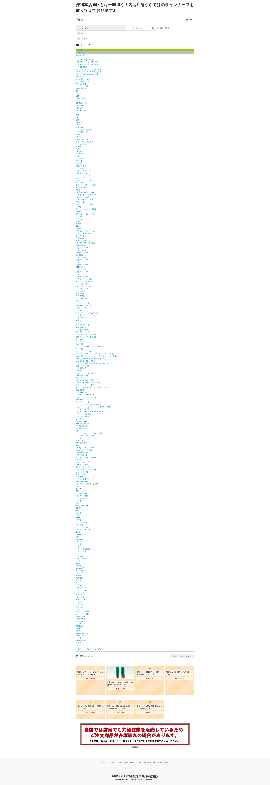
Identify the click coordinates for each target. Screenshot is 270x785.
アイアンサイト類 (83, 332)
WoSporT (79, 631)
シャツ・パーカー (83, 611)
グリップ (79, 300)
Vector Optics (81, 428)
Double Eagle (81, 98)
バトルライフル (82, 173)
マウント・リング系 (83, 414)
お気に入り (84, 33)
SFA (77, 537)
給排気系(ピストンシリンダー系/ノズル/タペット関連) (96, 356)
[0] (78, 19)
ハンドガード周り (83, 284)
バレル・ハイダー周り (84, 281)
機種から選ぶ (81, 165)
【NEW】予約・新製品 (85, 59)
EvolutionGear (81, 421)
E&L (77, 115)
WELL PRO (80, 105)
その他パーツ (81, 392)
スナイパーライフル (83, 170)
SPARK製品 (80, 245)
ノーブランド (81, 419)
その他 (78, 146)
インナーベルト (82, 590)
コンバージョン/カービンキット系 (89, 433)
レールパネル (81, 291)
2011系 (79, 221)
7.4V (78, 510)
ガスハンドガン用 (83, 462)
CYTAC (79, 623)
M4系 (78, 561)
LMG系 (78, 207)
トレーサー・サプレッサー (86, 435)
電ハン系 (79, 339)
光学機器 (79, 399)
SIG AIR (79, 122)
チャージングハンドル (84, 305)
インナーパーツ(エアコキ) (86, 397)
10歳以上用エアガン (83, 240)
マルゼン (79, 158)
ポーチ (78, 553)
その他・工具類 (82, 252)
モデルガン (80, 238)
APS (78, 117)
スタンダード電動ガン (84, 129)
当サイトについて (108, 762)
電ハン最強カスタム (83, 81)
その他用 (79, 476)
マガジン (79, 438)
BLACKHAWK (81, 616)
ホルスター (80, 580)
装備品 (78, 546)
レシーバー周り (82, 298)
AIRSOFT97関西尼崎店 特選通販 (135, 776)
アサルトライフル (83, 175)
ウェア (78, 609)
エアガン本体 (81, 83)
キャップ (79, 602)
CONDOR (80, 635)
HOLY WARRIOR (82, 423)
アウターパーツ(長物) (84, 279)
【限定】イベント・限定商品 (87, 62)
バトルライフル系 (83, 197)
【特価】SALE (81, 67)
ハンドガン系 (81, 570)
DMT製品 (79, 267)
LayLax (79, 541)
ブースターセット (83, 402)
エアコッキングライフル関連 (87, 334)
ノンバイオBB (81, 522)
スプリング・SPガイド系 (85, 361)
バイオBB (79, 525)
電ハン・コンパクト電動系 (86, 209)
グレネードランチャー (84, 235)
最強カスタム (81, 76)
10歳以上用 (80, 474)
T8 (77, 91)
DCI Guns (79, 539)
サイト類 (79, 349)
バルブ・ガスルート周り (85, 380)
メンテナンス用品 (83, 493)
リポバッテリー (82, 505)
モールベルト (81, 587)
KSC (78, 149)
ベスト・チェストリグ (84, 549)
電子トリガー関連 (83, 365)
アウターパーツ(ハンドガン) (86, 337)
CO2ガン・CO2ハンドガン (86, 231)
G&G (78, 100)
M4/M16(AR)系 (81, 187)
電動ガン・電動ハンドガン (86, 185)
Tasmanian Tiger (82, 633)
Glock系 (79, 226)
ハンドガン (80, 182)
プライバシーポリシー (125, 762)
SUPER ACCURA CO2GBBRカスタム (90, 74)
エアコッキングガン (83, 233)
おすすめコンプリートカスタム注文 (89, 69)
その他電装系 (81, 368)
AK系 (78, 190)
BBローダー (80, 486)
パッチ (78, 575)
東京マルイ (80, 127)
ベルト (78, 582)
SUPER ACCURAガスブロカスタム (89, 71)
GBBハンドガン (82, 139)
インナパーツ (81, 250)
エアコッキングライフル (85, 141)
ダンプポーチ (81, 556)
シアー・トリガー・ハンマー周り (88, 382)
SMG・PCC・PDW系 (84, 204)
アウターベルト (82, 585)
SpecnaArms (81, 88)
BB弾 (78, 517)
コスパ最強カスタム (83, 79)
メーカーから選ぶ (83, 86)
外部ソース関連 (82, 481)
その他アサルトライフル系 (86, 194)
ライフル (79, 216)
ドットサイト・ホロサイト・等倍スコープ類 (93, 407)
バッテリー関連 (82, 496)
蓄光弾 (78, 520)
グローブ (79, 573)
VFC (78, 120)
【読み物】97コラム (83, 50)
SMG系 (79, 566)
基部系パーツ (81, 327)
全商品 (78, 649)
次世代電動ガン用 (83, 455)
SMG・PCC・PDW (83, 180)
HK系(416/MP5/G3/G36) (85, 192)
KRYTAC (79, 108)
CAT (77, 93)
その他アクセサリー (83, 296)
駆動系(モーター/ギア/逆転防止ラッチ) (90, 358)
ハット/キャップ (82, 599)
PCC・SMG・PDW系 (84, 450)
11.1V (78, 508)
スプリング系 (81, 390)
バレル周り (80, 344)
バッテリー (80, 503)
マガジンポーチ (82, 558)
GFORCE (79, 534)
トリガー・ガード (83, 303)
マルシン (79, 161)
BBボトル (79, 491)
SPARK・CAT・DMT (84, 529)
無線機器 (79, 578)
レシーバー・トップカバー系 (87, 313)
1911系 (79, 223)
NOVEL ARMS (81, 426)
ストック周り (81, 317)
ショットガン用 (82, 472)
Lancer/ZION (81, 110)
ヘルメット (80, 597)
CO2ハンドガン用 (83, 467)
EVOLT (78, 134)
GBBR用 (79, 459)
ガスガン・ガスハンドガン (86, 214)
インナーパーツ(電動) (84, 351)
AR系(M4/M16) (81, 443)
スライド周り (81, 341)
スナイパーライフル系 (84, 199)
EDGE (78, 628)
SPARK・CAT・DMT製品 (86, 243)
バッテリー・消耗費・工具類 (87, 484)
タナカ (78, 156)
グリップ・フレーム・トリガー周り (89, 346)
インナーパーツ (82, 262)
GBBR (78, 137)
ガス (77, 515)
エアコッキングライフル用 (86, 469)
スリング (79, 607)
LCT (77, 113)
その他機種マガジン (83, 452)
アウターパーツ (82, 247)
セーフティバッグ (83, 498)
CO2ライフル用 (82, 464)
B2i (77, 431)
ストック (79, 320)
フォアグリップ (82, 288)
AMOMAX (80, 626)
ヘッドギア (80, 594)
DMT (78, 96)
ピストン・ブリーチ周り (85, 385)
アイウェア (80, 592)
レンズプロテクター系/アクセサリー (89, 411)
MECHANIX (80, 621)
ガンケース (80, 488)
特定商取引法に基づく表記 (146, 762)
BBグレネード (81, 640)
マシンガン (80, 168)
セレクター (80, 310)
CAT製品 (79, 255)
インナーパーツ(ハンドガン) (86, 373)
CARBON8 (80, 153)
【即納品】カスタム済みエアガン (88, 64)
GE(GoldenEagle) (82, 103)
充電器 (78, 513)
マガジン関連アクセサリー (86, 479)
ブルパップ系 (81, 202)
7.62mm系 (80, 568)
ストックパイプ (82, 322)
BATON (79, 151)
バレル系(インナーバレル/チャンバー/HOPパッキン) (95, 353)
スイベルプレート (83, 325)
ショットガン (81, 144)
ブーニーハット (82, 604)
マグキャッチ (81, 308)
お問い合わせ (163, 762)
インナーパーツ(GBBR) (85, 394)
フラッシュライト (83, 409)
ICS (77, 125)
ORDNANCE (81, 619)
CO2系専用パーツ (83, 375)
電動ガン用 (80, 440)
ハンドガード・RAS (83, 286)
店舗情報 (79, 52)
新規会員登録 (164, 28)
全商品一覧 (80, 55)
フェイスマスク (82, 551)
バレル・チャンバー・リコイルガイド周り (92, 387)
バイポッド (80, 293)
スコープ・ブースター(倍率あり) (88, 404)
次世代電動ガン (82, 132)
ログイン (84, 38)
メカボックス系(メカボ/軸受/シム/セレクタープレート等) (97, 363)
